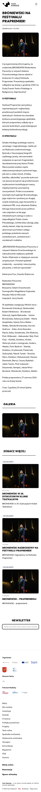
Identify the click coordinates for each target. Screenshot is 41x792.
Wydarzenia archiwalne (12, 738)
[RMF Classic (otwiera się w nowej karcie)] (6, 692)
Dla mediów (7, 707)
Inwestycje (6, 711)
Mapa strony (34, 789)
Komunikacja (7, 746)
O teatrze (6, 719)
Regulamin (6, 750)
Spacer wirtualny (9, 774)
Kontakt (5, 715)
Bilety (4, 703)
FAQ (4, 754)
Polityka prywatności (10, 723)
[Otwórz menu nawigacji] (36, 4)
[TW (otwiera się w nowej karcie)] (6, 662)
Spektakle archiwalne (11, 734)
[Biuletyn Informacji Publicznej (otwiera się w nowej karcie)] (19, 789)
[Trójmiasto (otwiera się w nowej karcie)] (16, 692)
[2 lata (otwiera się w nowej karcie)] (16, 669)
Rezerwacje (7, 770)
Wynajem (6, 742)
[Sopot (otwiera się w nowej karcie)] (35, 662)
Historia (5, 757)
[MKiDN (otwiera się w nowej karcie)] (16, 662)
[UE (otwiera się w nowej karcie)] (25, 662)
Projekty (5, 726)
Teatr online (7, 730)
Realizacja (25, 789)
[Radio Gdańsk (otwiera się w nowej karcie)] (25, 692)
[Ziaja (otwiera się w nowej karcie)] (6, 681)
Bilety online (7, 765)
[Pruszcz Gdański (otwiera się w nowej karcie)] (6, 669)
